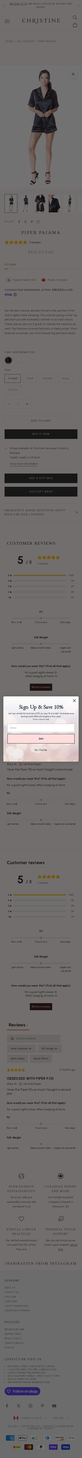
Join (40, 738)
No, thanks (41, 750)
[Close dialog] (74, 701)
